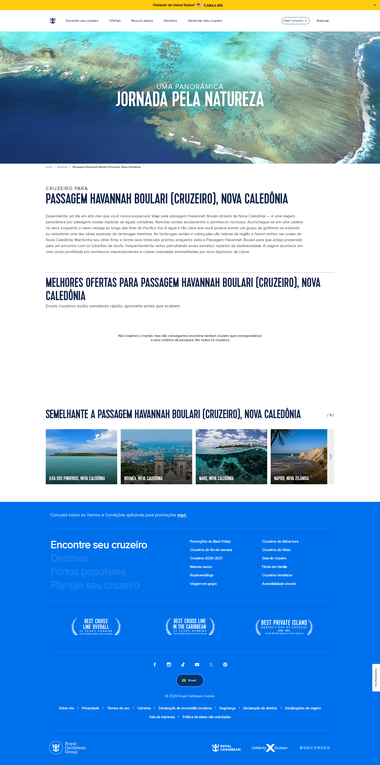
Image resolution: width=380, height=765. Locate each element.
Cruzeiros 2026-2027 (206, 558)
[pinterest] (225, 664)
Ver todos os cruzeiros (212, 340)
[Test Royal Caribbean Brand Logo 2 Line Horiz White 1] (226, 747)
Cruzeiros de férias (276, 550)
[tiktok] (183, 664)
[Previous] (49, 456)
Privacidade (90, 708)
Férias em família (274, 567)
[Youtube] (197, 664)
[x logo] (211, 664)
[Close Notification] (375, 5)
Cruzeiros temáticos (277, 575)
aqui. (181, 515)
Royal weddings (202, 575)
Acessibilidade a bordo (279, 584)
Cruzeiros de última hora (280, 541)
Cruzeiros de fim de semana (211, 550)
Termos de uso (118, 708)
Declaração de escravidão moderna (185, 708)
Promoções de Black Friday (210, 541)
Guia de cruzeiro (274, 558)
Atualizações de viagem (303, 708)
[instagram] (169, 664)
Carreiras (144, 708)
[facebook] (155, 664)
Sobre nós (66, 708)
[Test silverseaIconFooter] (315, 747)
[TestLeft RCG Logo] (67, 747)
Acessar (323, 20)
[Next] (330, 456)
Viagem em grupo (203, 584)
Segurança (227, 708)
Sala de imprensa (162, 717)
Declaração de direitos (260, 708)
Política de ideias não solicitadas (207, 717)
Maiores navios (201, 567)
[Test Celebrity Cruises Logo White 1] (270, 747)
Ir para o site (213, 5)
